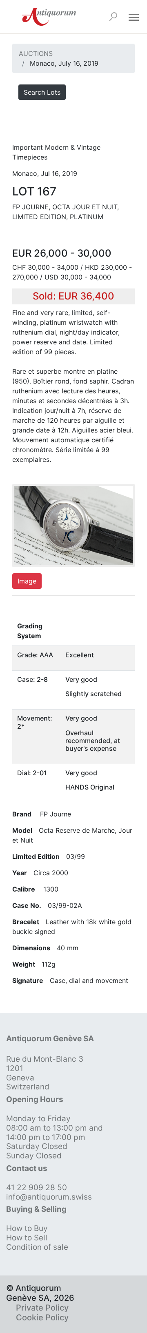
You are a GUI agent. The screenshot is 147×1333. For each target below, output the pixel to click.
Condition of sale (37, 1247)
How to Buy (27, 1228)
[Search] (113, 16)
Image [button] (27, 581)
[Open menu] (133, 17)
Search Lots (42, 92)
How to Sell (26, 1237)
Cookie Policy (42, 1317)
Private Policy (42, 1308)
